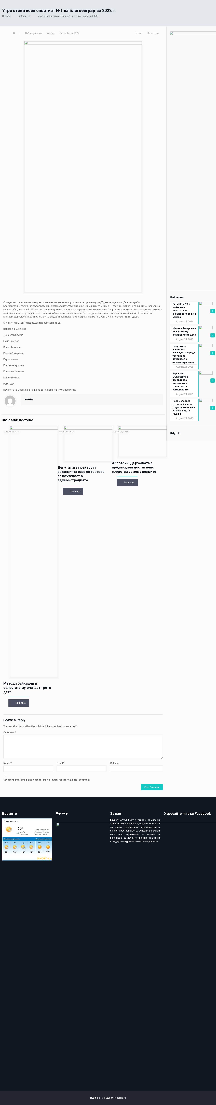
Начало (6, 16)
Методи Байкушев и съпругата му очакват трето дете (27, 687)
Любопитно (24, 16)
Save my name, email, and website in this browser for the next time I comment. (46, 779)
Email (60, 763)
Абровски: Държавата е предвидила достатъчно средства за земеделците (134, 467)
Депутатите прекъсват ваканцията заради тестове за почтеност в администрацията (81, 473)
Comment (9, 732)
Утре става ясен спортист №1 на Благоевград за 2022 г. (69, 16)
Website (114, 763)
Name (7, 763)
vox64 (50, 33)
